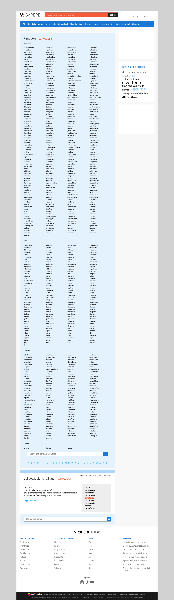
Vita (90, 542)
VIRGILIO (51, 594)
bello (146, 93)
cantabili (88, 505)
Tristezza (58, 568)
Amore (92, 557)
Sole (90, 546)
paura (135, 97)
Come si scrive (85, 24)
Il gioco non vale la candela (135, 560)
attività (125, 76)
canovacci (89, 500)
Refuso (23, 557)
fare (141, 93)
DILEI (110, 594)
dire (124, 72)
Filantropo (24, 546)
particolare (133, 93)
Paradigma (59, 560)
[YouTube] (91, 582)
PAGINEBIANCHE (92, 594)
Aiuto (78, 597)
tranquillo (128, 86)
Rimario (73, 24)
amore (127, 96)
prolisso (134, 79)
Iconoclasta (25, 564)
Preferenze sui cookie (69, 597)
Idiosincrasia (25, 549)
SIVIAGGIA (116, 594)
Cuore (91, 560)
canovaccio (90, 503)
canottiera (89, 498)
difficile (139, 86)
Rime (30, 30)
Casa (91, 549)
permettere (127, 89)
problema (137, 75)
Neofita (23, 560)
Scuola (96, 24)
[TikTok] (87, 582)
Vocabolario (51, 24)
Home (23, 24)
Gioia (56, 564)
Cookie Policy (57, 597)
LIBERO (45, 594)
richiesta (142, 72)
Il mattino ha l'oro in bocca (135, 553)
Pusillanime (25, 553)
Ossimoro (24, 542)
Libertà (57, 542)
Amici (91, 564)
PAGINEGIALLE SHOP (73, 594)
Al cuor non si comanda (133, 564)
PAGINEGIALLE (60, 594)
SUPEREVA (142, 594)
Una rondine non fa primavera (136, 549)
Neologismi (63, 24)
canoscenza (90, 490)
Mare (91, 553)
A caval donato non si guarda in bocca (137, 569)
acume (139, 89)
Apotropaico (25, 568)
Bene (91, 568)
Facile (56, 546)
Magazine (136, 24)
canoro (88, 487)
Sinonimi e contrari (35, 24)
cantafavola (90, 508)
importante (133, 72)
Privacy (49, 597)
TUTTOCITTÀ (103, 594)
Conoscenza (59, 553)
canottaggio (90, 495)
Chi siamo (35, 597)
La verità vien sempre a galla (135, 542)
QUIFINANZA (124, 594)
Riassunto (58, 557)
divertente (132, 82)
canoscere (89, 492)
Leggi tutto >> (30, 500)
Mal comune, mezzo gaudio (135, 557)
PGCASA (83, 594)
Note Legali (42, 597)
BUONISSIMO (133, 594)
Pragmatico (59, 549)
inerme (125, 93)
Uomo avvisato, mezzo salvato (136, 546)
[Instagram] (82, 582)
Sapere (32, 15)
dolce (125, 79)
